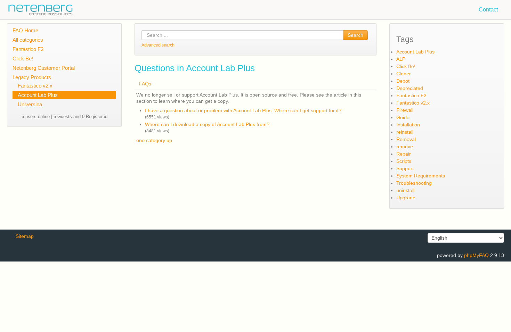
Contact (488, 10)
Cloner (403, 73)
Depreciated (409, 88)
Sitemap (25, 236)
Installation (408, 124)
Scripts (403, 161)
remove (404, 146)
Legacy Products (32, 77)
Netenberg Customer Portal (44, 68)
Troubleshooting (414, 183)
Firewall (404, 110)
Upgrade (405, 197)
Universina (30, 104)
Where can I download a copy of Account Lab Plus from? (207, 124)
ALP (400, 59)
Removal (406, 139)
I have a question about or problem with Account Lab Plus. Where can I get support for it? (243, 110)
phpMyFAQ (476, 255)
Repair (403, 154)
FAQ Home (25, 30)
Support (405, 168)
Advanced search (158, 45)
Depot (402, 81)
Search (355, 35)
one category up (154, 140)
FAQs (145, 83)
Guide (402, 117)
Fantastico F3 (28, 49)
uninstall (405, 190)
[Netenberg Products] (36, 8)
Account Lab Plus (38, 95)
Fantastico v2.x (35, 86)
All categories (28, 40)
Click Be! (23, 58)
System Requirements (420, 176)
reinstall (404, 132)
